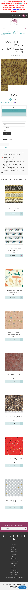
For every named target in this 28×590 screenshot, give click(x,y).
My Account (17, 15)
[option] (14, 72)
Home (2, 32)
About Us (14, 554)
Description (4, 145)
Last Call (8, 32)
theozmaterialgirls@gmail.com (15, 577)
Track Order (14, 549)
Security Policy (14, 570)
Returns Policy (14, 568)
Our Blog (14, 556)
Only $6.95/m (15, 32)
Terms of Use (14, 563)
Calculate (7, 133)
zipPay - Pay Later (14, 572)
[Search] (25, 28)
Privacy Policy (14, 565)
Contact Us (14, 558)
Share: (20, 37)
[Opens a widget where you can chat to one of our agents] (22, 587)
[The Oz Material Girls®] (13, 21)
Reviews (3, 147)
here (20, 3)
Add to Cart (14, 110)
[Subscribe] (25, 528)
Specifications (15, 145)
